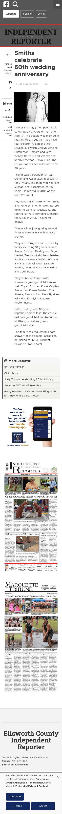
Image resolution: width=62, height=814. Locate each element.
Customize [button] (15, 796)
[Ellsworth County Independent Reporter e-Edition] (31, 516)
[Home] (31, 35)
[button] (15, 4)
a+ (10, 110)
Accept (43, 806)
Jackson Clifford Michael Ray (22, 385)
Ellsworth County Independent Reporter (31, 740)
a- (6, 110)
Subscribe (10, 14)
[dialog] (31, 793)
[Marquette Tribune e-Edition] (31, 636)
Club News (11, 373)
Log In (41, 14)
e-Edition (27, 14)
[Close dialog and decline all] (57, 776)
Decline (18, 806)
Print (9, 104)
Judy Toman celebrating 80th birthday (28, 379)
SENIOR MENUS (14, 367)
